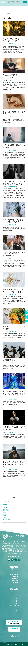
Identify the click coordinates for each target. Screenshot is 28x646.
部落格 (14, 43)
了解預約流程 (14, 578)
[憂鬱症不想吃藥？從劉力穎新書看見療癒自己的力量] (14, 171)
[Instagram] (19, 559)
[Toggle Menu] (3, 2)
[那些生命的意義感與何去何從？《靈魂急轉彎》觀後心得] (14, 381)
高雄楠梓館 (14, 610)
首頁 (4, 13)
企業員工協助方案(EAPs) (17, 644)
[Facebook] (9, 559)
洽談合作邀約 (14, 582)
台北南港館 (14, 598)
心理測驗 (5, 512)
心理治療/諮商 (20, 643)
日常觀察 (5, 506)
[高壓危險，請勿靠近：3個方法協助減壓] (14, 417)
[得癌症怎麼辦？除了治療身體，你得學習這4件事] (14, 209)
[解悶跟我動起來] (14, 350)
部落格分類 (6, 501)
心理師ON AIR (6, 514)
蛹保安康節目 (6, 511)
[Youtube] (12, 559)
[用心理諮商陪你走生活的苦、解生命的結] (14, 242)
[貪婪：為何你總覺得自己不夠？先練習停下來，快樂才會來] (14, 451)
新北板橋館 (14, 600)
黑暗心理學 (5, 507)
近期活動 (5, 515)
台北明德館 (14, 596)
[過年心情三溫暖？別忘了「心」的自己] (14, 65)
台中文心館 (14, 608)
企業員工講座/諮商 (7, 519)
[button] (14, 498)
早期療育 (5, 517)
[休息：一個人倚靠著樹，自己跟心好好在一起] (14, 28)
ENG (25, 2)
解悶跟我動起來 (9, 360)
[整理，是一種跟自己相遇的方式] (14, 101)
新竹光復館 (14, 603)
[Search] (25, 5)
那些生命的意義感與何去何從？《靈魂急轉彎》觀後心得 (14, 393)
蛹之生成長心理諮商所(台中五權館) (14, 606)
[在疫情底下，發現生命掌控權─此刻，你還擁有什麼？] (14, 279)
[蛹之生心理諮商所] (14, 2)
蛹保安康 (5, 504)
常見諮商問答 (14, 580)
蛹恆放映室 (5, 509)
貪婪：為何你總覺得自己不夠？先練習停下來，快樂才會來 (14, 464)
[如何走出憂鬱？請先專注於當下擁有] (14, 135)
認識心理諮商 (14, 574)
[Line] (15, 559)
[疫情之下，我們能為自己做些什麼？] (14, 316)
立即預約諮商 (14, 576)
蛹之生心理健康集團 (11, 643)
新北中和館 (14, 601)
